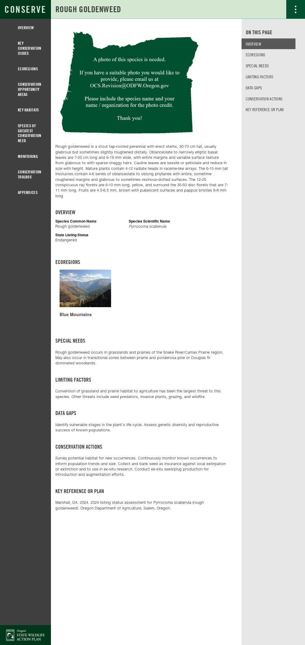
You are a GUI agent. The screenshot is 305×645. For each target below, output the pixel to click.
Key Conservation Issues (29, 48)
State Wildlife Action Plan (25, 635)
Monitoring (28, 156)
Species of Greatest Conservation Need (29, 133)
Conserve (25, 9)
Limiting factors (259, 76)
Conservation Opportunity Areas (29, 89)
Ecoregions (28, 68)
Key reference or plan (265, 109)
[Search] (277, 9)
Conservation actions (264, 98)
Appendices (28, 192)
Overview (26, 27)
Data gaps (254, 87)
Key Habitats (28, 109)
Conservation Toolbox (29, 174)
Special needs (257, 65)
